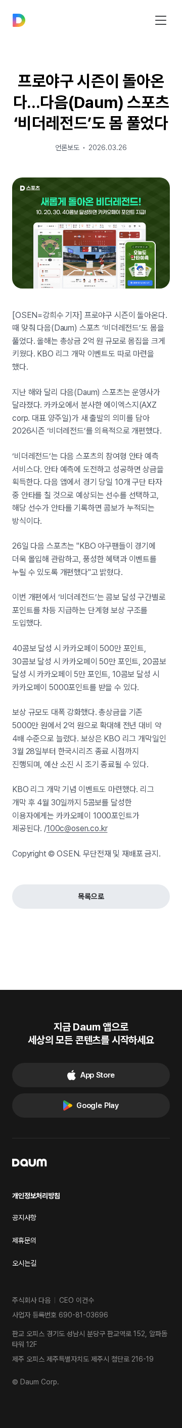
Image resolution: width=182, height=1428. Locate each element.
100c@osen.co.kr (77, 828)
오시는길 (24, 1263)
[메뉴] (161, 20)
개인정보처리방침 (36, 1196)
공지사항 (24, 1217)
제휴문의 (24, 1240)
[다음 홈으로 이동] (18, 20)
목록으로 (91, 896)
